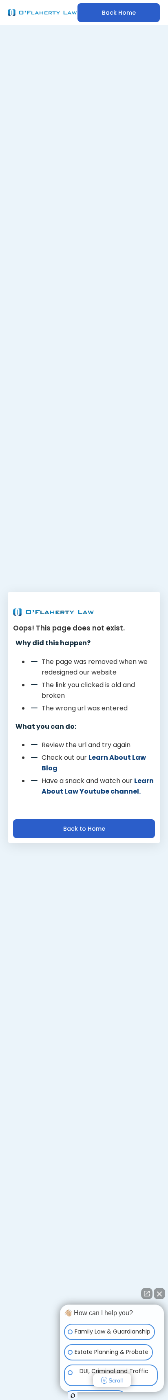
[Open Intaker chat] (72, 1395)
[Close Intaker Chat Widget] (159, 1293)
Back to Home (84, 829)
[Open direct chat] (147, 1293)
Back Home (119, 13)
